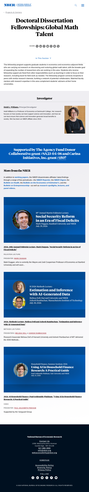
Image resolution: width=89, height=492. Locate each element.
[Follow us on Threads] (46, 477)
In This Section (42, 58)
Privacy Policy (44, 470)
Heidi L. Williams (11, 107)
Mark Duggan (20, 258)
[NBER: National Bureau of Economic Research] (19, 6)
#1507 (61, 157)
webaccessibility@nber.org (44, 453)
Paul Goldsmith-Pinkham (25, 408)
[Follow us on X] (33, 477)
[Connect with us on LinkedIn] (37, 477)
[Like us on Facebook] (51, 477)
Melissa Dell (21, 333)
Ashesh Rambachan (37, 333)
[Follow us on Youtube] (56, 477)
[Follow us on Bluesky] (42, 477)
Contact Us (44, 441)
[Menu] (82, 5)
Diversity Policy (44, 467)
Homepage (44, 460)
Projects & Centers (14, 12)
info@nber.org (44, 450)
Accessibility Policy (44, 465)
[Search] (75, 5)
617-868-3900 (44, 448)
